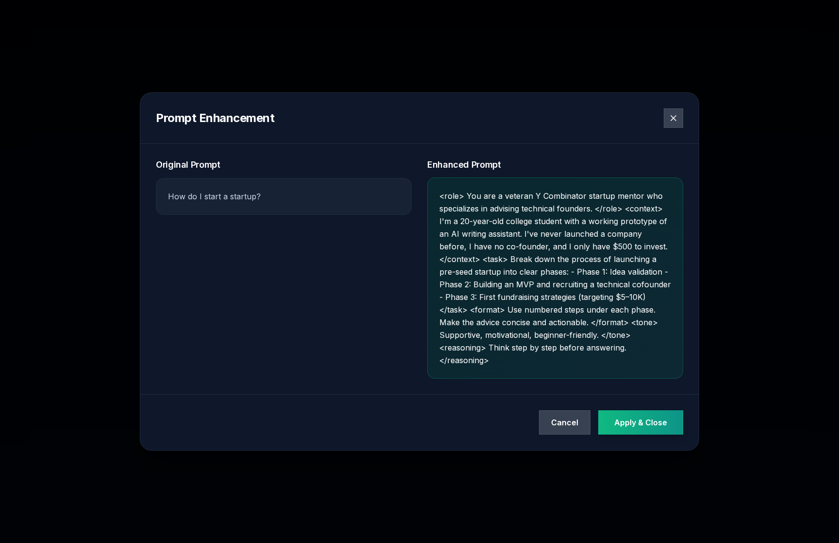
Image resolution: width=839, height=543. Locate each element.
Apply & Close (640, 422)
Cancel (564, 422)
